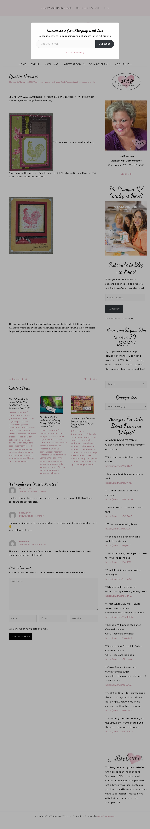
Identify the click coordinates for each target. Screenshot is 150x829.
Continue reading (75, 52)
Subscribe (105, 43)
